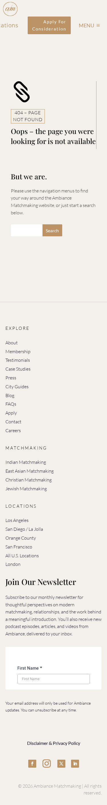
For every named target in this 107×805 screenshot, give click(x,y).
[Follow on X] (61, 764)
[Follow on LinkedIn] (75, 764)
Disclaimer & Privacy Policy (53, 743)
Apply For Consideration (49, 25)
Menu (86, 25)
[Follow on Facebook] (32, 764)
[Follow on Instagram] (47, 763)
